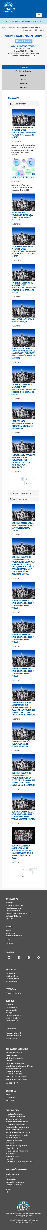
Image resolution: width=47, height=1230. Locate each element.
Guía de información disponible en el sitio (19, 1161)
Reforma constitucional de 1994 (16, 1079)
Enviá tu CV (9, 918)
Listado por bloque (12, 976)
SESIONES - (29, 21)
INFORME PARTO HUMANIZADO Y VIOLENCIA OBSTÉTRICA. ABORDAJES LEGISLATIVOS (22, 425)
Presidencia (9, 902)
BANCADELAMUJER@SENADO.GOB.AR (23, 46)
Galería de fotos (11, 933)
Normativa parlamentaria (14, 1119)
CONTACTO (9, 943)
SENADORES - (10, 21)
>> (30, 483)
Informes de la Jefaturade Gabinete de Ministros (14, 1072)
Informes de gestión (12, 1148)
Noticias (8, 930)
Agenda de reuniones (12, 1038)
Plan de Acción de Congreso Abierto (17, 1145)
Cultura (8, 1095)
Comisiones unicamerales (14, 1033)
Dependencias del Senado (14, 908)
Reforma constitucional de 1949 (16, 1076)
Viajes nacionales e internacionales (17, 1127)
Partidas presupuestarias (14, 1130)
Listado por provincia (13, 978)
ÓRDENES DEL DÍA (12, 1083)
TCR (7, 1192)
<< (23, 869)
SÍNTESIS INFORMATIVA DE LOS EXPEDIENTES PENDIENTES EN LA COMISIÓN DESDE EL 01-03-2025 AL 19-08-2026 (23, 132)
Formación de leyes (12, 1055)
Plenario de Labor (11, 1007)
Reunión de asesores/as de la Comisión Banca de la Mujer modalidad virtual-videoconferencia (23, 815)
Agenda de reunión (24, 41)
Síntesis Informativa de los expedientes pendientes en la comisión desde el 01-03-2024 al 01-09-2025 (23, 389)
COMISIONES (37, 21)
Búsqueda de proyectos (13, 993)
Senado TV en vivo (12, 1020)
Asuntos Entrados (11, 1010)
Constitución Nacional (13, 910)
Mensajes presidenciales (13, 1069)
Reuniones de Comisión (23, 71)
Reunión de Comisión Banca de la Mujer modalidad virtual (20, 744)
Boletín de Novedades (13, 1018)
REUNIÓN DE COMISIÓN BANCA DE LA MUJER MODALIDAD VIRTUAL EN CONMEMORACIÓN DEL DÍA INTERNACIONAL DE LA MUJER (22, 851)
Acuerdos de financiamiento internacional (15, 1141)
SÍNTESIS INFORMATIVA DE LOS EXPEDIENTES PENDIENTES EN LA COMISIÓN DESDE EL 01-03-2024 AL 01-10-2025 (23, 287)
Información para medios (14, 936)
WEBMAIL (9, 1189)
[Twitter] (29, 957)
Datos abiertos (10, 1153)
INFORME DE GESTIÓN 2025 (22, 177)
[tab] (23, 103)
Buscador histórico (12, 981)
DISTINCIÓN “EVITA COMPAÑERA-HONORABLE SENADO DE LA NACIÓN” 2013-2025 (22, 216)
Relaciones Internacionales (14, 1058)
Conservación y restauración (15, 1182)
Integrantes (23, 83)
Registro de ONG (11, 1179)
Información (24, 67)
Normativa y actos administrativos (17, 1122)
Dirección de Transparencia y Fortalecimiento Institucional (15, 1115)
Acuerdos (9, 1061)
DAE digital (9, 1012)
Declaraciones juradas (13, 1138)
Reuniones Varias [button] (19, 499)
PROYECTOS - (20, 21)
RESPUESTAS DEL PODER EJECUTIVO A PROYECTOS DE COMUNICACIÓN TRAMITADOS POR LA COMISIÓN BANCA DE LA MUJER (23, 353)
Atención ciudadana (12, 1174)
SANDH (8, 1177)
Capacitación (10, 1100)
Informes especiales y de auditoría (17, 1151)
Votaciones (9, 1004)
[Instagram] (19, 957)
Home (3, 28)
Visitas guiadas (11, 1097)
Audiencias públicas (12, 1156)
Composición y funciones (14, 1053)
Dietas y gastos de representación (17, 1135)
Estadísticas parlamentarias (15, 1063)
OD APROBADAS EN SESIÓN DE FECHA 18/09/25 (22, 320)
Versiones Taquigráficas (13, 1015)
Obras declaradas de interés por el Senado (19, 1066)
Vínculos (24, 79)
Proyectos (23, 75)
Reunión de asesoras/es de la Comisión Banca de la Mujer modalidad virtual (22, 638)
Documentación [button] (19, 103)
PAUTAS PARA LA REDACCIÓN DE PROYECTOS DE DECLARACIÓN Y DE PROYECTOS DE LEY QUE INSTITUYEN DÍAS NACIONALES (23, 461)
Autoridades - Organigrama (14, 905)
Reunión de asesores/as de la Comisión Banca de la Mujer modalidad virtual (22, 527)
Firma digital (10, 1159)
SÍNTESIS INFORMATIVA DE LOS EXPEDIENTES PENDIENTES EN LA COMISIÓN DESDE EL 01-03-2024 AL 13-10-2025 (23, 251)
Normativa (23, 87)
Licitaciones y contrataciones (15, 1124)
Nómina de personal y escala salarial (18, 1132)
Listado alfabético (11, 973)
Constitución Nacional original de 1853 (18, 913)
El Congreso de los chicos (14, 1185)
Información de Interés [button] (22, 493)
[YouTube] (9, 957)
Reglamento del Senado (13, 916)
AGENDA (8, 939)
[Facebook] (38, 957)
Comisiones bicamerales (13, 1035)
